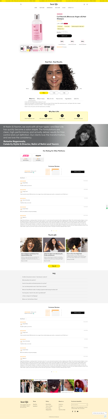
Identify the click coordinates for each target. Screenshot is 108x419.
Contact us (61, 404)
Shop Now (35, 404)
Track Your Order (62, 409)
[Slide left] (22, 48)
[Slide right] (52, 48)
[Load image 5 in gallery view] (47, 48)
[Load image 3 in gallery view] (35, 48)
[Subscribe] (87, 404)
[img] (23, 181)
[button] (20, 4)
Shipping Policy (49, 409)
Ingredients (35, 406)
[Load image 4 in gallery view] (41, 48)
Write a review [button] (77, 171)
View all (54, 266)
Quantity (59, 32)
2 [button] (53, 230)
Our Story (60, 406)
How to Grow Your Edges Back (74, 253)
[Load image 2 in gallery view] (29, 48)
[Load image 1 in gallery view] (23, 48)
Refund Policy (48, 404)
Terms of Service (49, 406)
